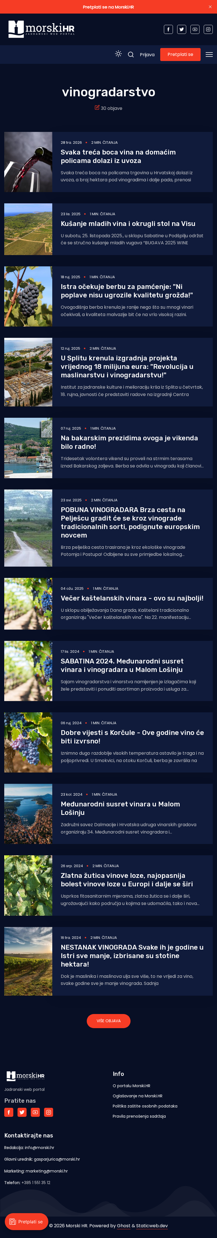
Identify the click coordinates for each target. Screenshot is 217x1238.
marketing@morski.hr (47, 1171)
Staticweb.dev (152, 1225)
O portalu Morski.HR (131, 1086)
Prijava (147, 54)
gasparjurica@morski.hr (57, 1159)
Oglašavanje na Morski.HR (137, 1096)
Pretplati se (180, 54)
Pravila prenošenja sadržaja (139, 1116)
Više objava (109, 1021)
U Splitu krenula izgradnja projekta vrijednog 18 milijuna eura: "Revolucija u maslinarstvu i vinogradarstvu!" (127, 366)
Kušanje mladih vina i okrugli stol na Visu (128, 224)
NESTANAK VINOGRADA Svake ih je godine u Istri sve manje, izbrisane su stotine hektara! (132, 955)
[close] (210, 6)
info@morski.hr (39, 1147)
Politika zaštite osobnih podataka (145, 1106)
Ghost (124, 1225)
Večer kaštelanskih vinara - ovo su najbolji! (132, 598)
